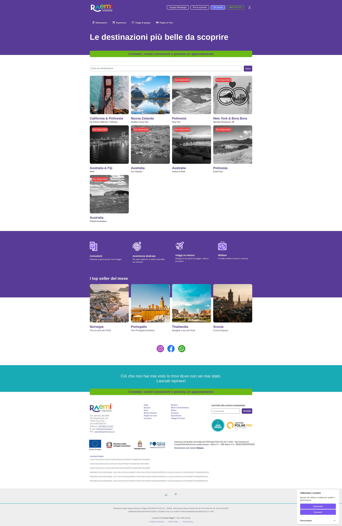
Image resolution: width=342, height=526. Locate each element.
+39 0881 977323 (105, 426)
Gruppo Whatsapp (177, 7)
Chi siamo (218, 7)
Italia (146, 405)
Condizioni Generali (156, 522)
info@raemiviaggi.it (104, 429)
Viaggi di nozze (178, 418)
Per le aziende (200, 7)
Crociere (147, 418)
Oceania (174, 413)
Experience (176, 416)
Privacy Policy (188, 522)
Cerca (248, 68)
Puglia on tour (150, 416)
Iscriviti (247, 411)
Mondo (174, 405)
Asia (146, 410)
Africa (173, 410)
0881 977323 (235, 7)
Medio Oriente (150, 413)
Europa (147, 408)
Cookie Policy (173, 522)
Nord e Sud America (180, 408)
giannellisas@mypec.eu (105, 432)
